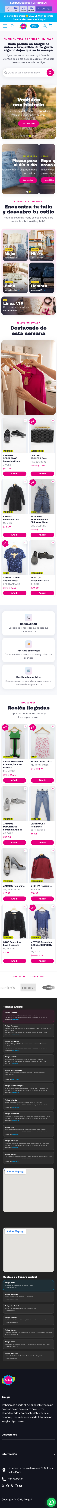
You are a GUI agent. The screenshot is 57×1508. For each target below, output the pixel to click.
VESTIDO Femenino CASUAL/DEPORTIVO (41, 945)
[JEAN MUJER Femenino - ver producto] (42, 803)
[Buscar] (12, 26)
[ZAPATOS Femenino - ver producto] (15, 865)
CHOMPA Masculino (41, 886)
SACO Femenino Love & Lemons (12, 944)
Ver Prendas (28, 124)
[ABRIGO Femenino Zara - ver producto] (15, 496)
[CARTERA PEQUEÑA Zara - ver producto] (42, 435)
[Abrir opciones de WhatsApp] (51, 1502)
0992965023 (15, 1161)
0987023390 (15, 1035)
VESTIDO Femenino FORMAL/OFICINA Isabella (13, 764)
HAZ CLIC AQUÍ (44, 9)
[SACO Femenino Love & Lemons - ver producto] (15, 921)
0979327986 (15, 1107)
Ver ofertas (44, 180)
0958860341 (15, 1092)
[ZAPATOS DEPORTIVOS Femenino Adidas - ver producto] (15, 803)
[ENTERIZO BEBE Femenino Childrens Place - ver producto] (42, 496)
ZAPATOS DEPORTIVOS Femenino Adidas (12, 826)
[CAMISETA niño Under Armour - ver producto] (15, 557)
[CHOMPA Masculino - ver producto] (42, 865)
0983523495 (15, 1120)
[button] (52, 26)
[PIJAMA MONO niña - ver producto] (42, 741)
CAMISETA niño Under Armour (11, 579)
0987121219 (15, 1050)
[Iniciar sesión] (44, 26)
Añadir (14, 473)
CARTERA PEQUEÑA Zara (39, 457)
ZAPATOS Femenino (14, 886)
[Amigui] (23, 26)
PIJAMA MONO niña (41, 761)
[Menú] (5, 26)
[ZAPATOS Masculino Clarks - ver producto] (42, 557)
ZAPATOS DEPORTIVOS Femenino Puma (11, 458)
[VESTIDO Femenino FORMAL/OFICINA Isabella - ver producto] (15, 741)
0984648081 (15, 1019)
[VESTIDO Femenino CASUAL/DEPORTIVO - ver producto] (42, 921)
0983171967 (15, 1147)
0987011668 (15, 1079)
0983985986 (15, 1064)
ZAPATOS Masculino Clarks (40, 579)
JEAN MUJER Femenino (38, 825)
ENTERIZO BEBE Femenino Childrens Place (39, 519)
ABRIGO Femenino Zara (11, 518)
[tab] (21, 136)
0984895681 (15, 1134)
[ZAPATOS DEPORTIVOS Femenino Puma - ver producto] (15, 435)
